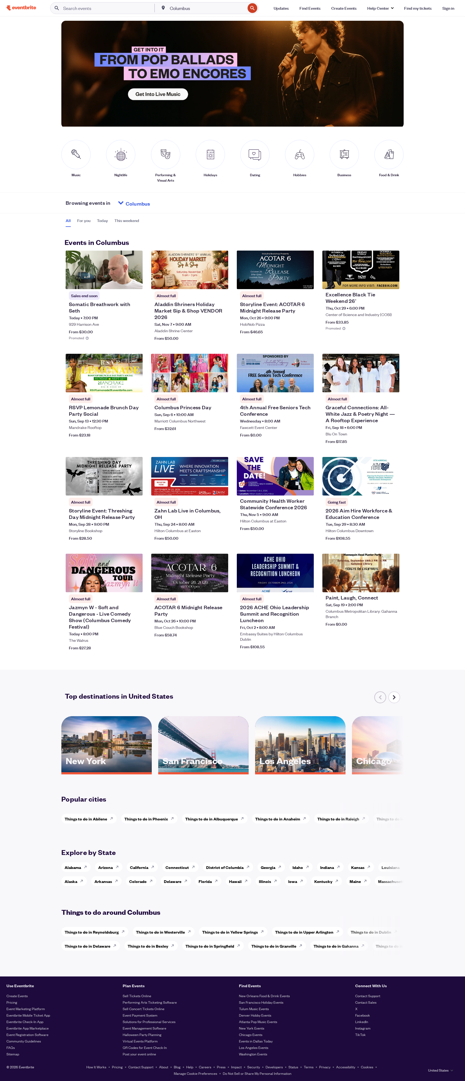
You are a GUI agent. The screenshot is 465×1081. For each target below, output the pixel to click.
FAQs (10, 1047)
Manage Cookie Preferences (195, 1073)
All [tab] (68, 220)
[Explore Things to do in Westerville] (191, 931)
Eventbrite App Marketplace (27, 1028)
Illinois (265, 881)
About (163, 1066)
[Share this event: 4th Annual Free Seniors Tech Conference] (306, 384)
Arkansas (103, 881)
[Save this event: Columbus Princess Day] (207, 384)
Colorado (138, 881)
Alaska (71, 881)
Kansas (357, 867)
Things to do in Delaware (87, 946)
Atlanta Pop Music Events (258, 1021)
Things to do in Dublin (371, 932)
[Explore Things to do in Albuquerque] (244, 818)
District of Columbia (225, 867)
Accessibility (345, 1066)
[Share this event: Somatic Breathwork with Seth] (135, 281)
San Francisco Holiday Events (261, 1002)
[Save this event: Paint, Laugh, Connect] (379, 584)
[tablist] (102, 222)
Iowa (292, 881)
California (139, 867)
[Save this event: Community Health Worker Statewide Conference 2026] (293, 488)
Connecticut (177, 867)
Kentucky (323, 881)
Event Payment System (140, 1015)
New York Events (251, 1028)
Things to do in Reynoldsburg (92, 932)
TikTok (360, 1034)
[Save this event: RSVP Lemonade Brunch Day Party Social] (122, 384)
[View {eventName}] (104, 270)
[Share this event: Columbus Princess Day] (220, 384)
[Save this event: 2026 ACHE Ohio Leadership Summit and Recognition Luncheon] (293, 584)
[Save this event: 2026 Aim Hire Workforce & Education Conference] (379, 488)
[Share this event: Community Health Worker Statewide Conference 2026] (306, 488)
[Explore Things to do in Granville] (302, 945)
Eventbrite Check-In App (24, 1021)
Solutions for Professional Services (149, 1021)
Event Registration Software (27, 1034)
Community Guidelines (23, 1041)
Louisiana (391, 867)
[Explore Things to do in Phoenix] (174, 818)
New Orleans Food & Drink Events (264, 995)
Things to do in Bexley (148, 946)
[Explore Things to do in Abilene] (113, 818)
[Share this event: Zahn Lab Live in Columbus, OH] (220, 488)
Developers (274, 1066)
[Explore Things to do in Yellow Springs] (263, 931)
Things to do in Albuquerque (211, 819)
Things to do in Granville (273, 946)
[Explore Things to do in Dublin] (397, 931)
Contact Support (367, 995)
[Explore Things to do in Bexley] (174, 945)
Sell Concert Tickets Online (143, 1008)
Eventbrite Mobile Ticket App (28, 1015)
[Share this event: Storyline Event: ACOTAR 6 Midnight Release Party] (306, 281)
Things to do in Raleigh (338, 819)
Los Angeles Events (253, 1047)
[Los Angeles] (300, 770)
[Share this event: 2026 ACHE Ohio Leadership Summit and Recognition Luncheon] (306, 584)
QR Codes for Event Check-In (145, 1047)
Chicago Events (250, 1034)
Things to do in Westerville (160, 932)
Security (253, 1066)
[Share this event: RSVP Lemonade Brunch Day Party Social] (135, 384)
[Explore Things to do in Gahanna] (364, 945)
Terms (308, 1066)
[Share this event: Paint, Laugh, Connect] (391, 584)
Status (293, 1066)
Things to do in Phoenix (146, 819)
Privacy (324, 1066)
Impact (236, 1066)
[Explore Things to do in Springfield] (240, 945)
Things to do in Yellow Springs (230, 932)
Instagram (363, 1028)
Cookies (367, 1066)
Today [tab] (102, 220)
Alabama (73, 867)
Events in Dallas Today (256, 1041)
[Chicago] (397, 770)
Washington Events (253, 1053)
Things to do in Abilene (86, 819)
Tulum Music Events (254, 1008)
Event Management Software (144, 1028)
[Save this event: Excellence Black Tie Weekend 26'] (379, 281)
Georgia (268, 867)
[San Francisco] (203, 770)
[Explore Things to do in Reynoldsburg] (124, 931)
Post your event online (139, 1053)
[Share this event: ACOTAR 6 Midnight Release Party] (220, 584)
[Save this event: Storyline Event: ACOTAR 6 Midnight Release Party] (293, 281)
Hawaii (235, 881)
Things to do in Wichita (397, 819)
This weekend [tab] (126, 220)
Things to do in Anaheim (277, 819)
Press (221, 1066)
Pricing (11, 1002)
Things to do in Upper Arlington (304, 932)
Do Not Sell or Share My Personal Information (257, 1073)
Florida (205, 881)
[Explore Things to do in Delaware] (116, 945)
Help (189, 1066)
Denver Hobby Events (255, 1015)
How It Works (96, 1066)
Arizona (105, 867)
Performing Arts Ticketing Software (150, 1002)
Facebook (362, 1015)
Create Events (17, 995)
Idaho (298, 867)
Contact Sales (365, 1002)
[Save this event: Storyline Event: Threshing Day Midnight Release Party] (122, 488)
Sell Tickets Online (137, 995)
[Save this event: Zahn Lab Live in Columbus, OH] (207, 488)
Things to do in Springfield (209, 946)
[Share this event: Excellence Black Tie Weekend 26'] (391, 281)
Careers (205, 1066)
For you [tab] (83, 220)
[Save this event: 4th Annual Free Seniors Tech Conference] (293, 384)
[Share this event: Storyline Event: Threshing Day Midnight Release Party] (135, 488)
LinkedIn (361, 1021)
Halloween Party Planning (142, 1034)
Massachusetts (392, 881)
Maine (355, 881)
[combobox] (207, 8)
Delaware (172, 881)
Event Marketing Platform (25, 1008)
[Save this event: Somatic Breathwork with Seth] (122, 281)
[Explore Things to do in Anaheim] (306, 818)
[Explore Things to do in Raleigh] (365, 818)
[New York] (106, 770)
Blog (177, 1066)
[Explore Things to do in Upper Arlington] (339, 931)
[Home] (21, 8)
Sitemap (12, 1053)
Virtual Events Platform (140, 1041)
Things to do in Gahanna (335, 946)
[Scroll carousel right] (394, 697)
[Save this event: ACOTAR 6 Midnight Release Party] (207, 584)
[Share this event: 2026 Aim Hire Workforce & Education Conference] (391, 488)
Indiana (327, 867)
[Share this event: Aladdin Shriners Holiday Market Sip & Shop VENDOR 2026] (220, 281)
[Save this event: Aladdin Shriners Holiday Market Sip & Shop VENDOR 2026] (207, 281)
